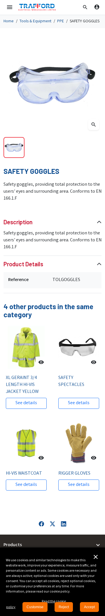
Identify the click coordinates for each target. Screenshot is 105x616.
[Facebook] (41, 524)
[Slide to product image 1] (14, 147)
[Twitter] (52, 524)
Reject (64, 607)
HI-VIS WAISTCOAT (24, 473)
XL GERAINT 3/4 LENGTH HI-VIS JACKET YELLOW (22, 385)
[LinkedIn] (64, 524)
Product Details (23, 263)
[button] (85, 7)
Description (18, 221)
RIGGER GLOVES (74, 473)
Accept (89, 607)
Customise (35, 607)
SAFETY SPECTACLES (71, 381)
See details (26, 403)
